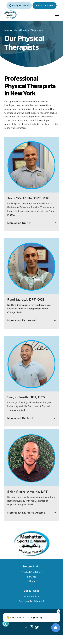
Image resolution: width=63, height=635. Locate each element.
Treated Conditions (32, 572)
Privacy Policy (31, 596)
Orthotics (31, 581)
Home (8, 30)
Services (31, 576)
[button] (57, 15)
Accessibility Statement (31, 601)
